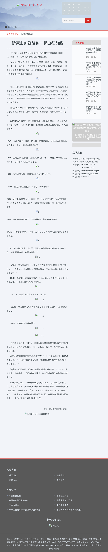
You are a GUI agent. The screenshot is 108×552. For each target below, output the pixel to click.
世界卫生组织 (62, 505)
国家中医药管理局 (64, 500)
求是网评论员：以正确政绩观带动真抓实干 (93, 108)
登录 (85, 8)
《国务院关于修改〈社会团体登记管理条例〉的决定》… (93, 80)
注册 (89, 8)
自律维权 (61, 480)
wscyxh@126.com (93, 542)
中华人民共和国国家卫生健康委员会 (25, 509)
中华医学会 (14, 505)
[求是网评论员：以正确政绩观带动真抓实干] (79, 108)
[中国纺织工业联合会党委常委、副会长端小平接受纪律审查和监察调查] (79, 94)
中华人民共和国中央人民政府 (69, 509)
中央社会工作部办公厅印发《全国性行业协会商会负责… (93, 51)
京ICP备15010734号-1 (55, 545)
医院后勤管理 (12, 34)
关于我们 (64, 8)
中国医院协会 (62, 495)
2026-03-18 (91, 57)
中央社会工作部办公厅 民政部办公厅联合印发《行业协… (93, 66)
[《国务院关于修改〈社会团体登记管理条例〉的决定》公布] (79, 79)
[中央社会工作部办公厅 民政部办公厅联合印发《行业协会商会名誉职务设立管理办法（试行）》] (79, 64)
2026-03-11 (91, 113)
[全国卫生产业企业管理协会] (30, 4)
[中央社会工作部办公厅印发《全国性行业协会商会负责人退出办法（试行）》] (79, 49)
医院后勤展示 (27, 34)
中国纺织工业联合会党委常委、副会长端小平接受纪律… (93, 95)
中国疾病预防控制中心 (19, 500)
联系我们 (69, 8)
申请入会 (13, 480)
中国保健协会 (15, 495)
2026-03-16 (91, 100)
